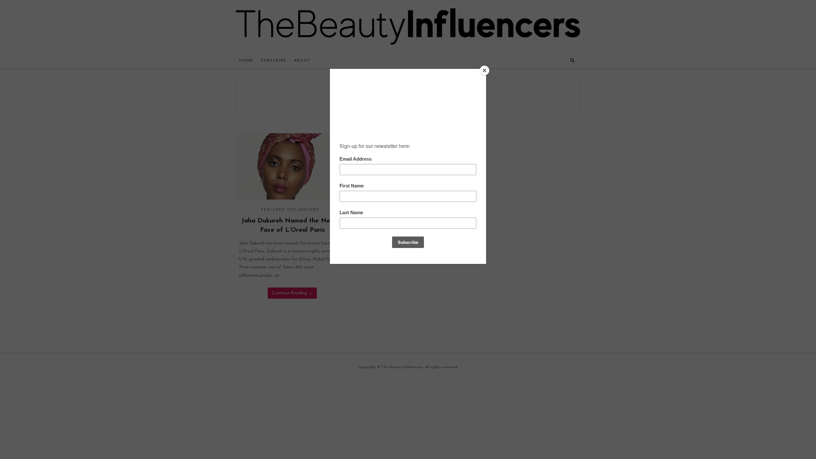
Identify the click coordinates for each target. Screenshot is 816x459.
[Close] (484, 70)
